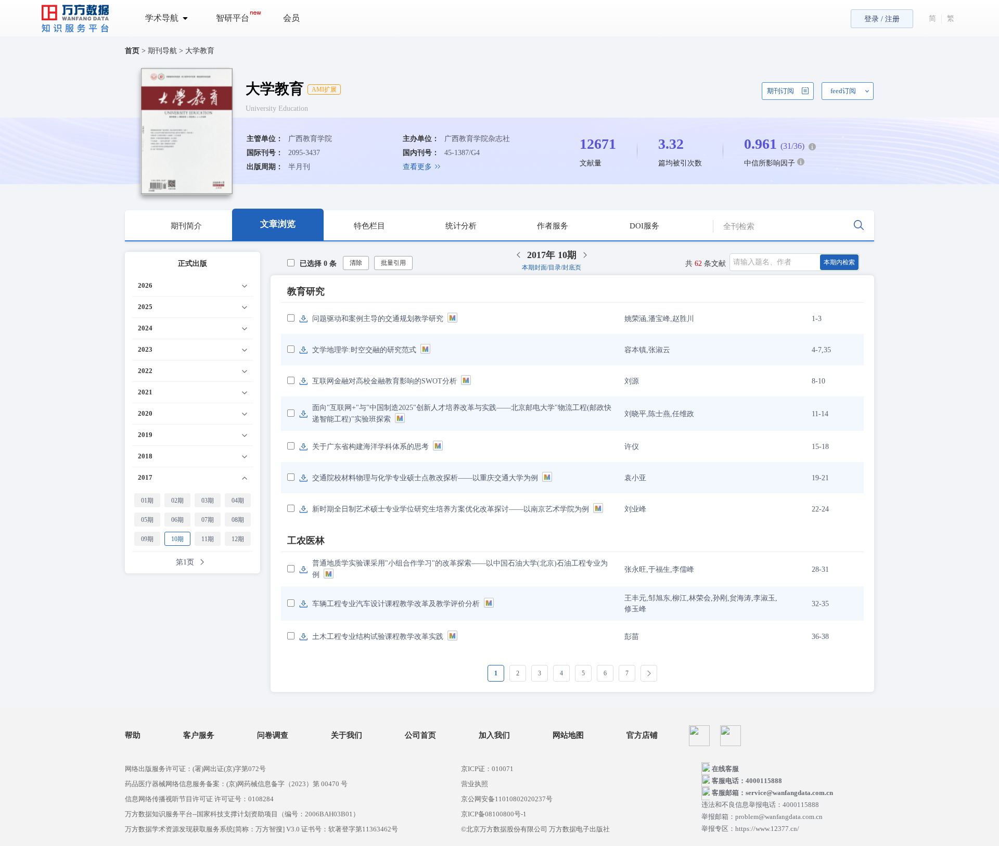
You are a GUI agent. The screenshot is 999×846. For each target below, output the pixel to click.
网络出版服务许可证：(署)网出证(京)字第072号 (195, 769)
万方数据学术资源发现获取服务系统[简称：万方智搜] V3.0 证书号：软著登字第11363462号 (261, 829)
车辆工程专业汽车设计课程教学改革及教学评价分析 (396, 604)
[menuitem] (172, 18)
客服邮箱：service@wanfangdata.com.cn (772, 793)
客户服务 (198, 735)
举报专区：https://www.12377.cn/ (750, 828)
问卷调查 (272, 735)
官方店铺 (642, 735)
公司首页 (420, 735)
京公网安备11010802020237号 (507, 799)
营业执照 (474, 784)
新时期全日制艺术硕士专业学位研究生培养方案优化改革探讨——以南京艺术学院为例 (450, 509)
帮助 (132, 735)
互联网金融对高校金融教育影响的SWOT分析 (384, 381)
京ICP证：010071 (487, 769)
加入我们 (494, 735)
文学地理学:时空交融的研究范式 (364, 350)
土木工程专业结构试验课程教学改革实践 (377, 636)
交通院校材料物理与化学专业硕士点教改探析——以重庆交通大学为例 (425, 478)
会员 (291, 18)
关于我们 (346, 735)
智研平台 (232, 18)
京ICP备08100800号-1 (494, 814)
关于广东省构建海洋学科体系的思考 (370, 447)
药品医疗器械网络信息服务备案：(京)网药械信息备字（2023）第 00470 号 (236, 784)
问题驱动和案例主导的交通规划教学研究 (377, 319)
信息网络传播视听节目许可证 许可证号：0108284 (199, 799)
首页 (132, 51)
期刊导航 (163, 51)
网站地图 (568, 735)
